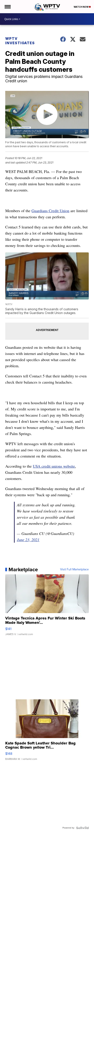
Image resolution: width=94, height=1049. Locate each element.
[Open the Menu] (7, 6)
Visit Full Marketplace (74, 569)
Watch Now (81, 7)
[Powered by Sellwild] (82, 827)
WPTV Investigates (20, 40)
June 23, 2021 (28, 539)
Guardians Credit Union (50, 210)
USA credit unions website (54, 466)
